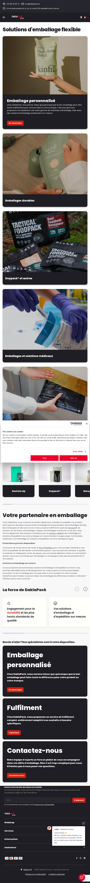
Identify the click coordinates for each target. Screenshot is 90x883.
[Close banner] (86, 423)
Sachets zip (18, 491)
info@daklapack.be (32, 4)
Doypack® (54, 491)
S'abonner (79, 800)
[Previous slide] (77, 589)
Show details (78, 451)
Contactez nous (16, 775)
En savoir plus (15, 123)
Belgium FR (28, 870)
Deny (45, 458)
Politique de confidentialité (44, 805)
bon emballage (46, 548)
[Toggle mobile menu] (4, 17)
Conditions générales (57, 874)
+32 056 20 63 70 (13, 4)
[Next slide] (85, 589)
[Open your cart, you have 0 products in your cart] (81, 17)
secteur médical (56, 533)
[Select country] (85, 17)
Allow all (73, 458)
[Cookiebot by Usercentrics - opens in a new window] (72, 423)
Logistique (14, 732)
